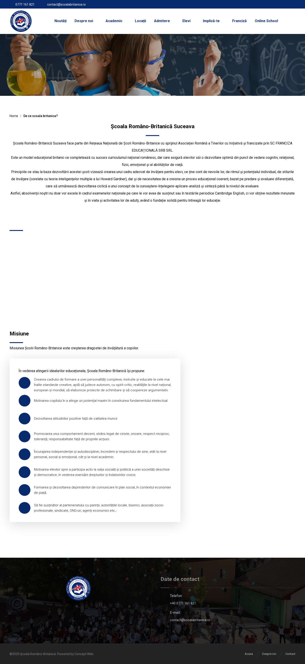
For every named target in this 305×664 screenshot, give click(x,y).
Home (14, 116)
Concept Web (84, 654)
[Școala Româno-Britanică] (21, 21)
